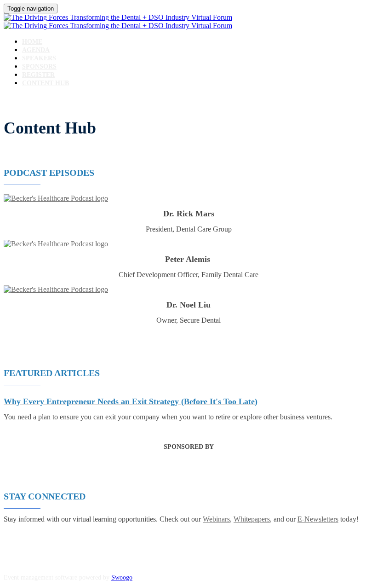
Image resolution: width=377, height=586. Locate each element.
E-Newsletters (317, 519)
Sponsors (39, 66)
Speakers (39, 58)
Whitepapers (252, 519)
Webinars (216, 519)
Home (32, 41)
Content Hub (45, 83)
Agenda (36, 49)
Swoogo (121, 577)
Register (38, 74)
